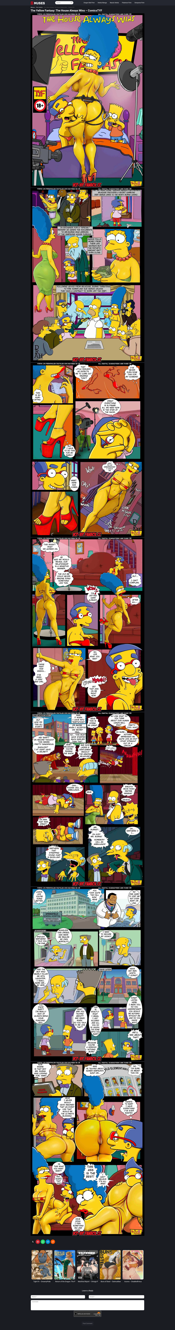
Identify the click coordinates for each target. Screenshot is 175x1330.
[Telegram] (48, 1242)
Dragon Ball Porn (89, 3)
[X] (33, 1242)
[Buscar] (71, 2)
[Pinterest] (38, 1242)
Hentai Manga (102, 3)
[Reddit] (53, 1242)
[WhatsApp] (43, 1242)
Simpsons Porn (139, 3)
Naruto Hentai (114, 3)
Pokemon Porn (126, 3)
